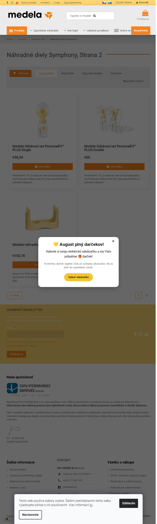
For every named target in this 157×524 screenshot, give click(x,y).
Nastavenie (30, 515)
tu (91, 505)
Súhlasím (128, 503)
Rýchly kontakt (28, 2)
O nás (57, 2)
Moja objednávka (72, 2)
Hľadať (120, 14)
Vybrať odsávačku (78, 277)
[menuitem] (17, 30)
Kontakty (45, 2)
